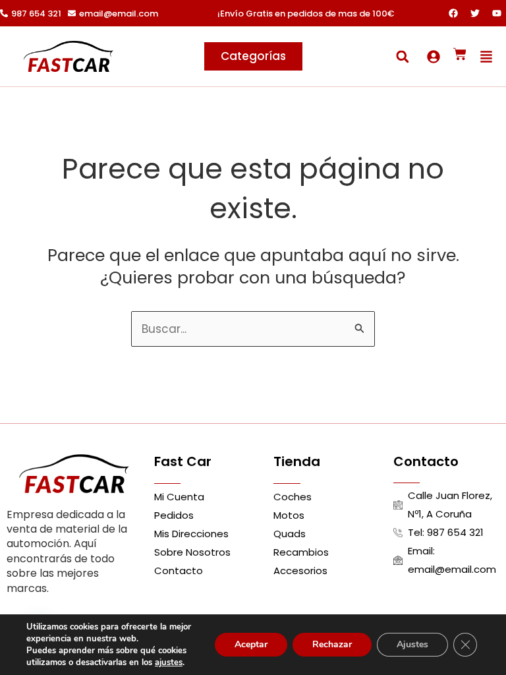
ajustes (169, 662)
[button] (402, 56)
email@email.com (118, 13)
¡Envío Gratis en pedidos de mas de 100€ (305, 13)
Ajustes (412, 644)
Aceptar (251, 644)
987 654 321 (36, 13)
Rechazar (332, 644)
